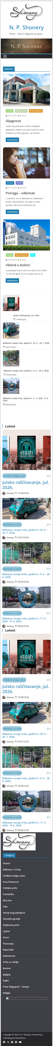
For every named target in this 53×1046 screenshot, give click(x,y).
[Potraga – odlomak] (26, 162)
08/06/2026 (11, 404)
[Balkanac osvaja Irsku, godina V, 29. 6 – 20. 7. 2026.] (26, 330)
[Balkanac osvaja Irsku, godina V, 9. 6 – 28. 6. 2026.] (26, 358)
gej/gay (6, 974)
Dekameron (9, 955)
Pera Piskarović (36, 111)
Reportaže (8, 949)
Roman (19, 183)
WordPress (21, 1038)
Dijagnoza (13, 121)
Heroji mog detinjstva (14, 912)
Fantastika (8, 894)
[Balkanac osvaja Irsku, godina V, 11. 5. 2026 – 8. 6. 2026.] (26, 386)
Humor (9, 111)
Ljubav (6, 931)
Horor (6, 937)
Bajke (6, 980)
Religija (6, 992)
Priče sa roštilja (11, 962)
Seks (32, 255)
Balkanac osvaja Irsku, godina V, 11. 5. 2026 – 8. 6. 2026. (26, 399)
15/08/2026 (21, 319)
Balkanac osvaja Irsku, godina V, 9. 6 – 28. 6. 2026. (26, 371)
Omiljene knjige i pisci (14, 475)
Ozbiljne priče (21, 111)
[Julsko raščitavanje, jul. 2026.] (26, 303)
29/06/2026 (11, 374)
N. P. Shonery (26, 27)
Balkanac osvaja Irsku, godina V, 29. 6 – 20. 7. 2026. (26, 343)
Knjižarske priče (11, 925)
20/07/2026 (11, 347)
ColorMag (7, 1038)
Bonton (7, 968)
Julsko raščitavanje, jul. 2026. (26, 315)
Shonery (23, 116)
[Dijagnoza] (26, 90)
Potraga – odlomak (20, 193)
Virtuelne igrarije (11, 918)
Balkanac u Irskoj (12, 524)
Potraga (10, 183)
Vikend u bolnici (18, 265)
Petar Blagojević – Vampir (16, 986)
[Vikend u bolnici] (26, 234)
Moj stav (7, 900)
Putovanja (8, 943)
